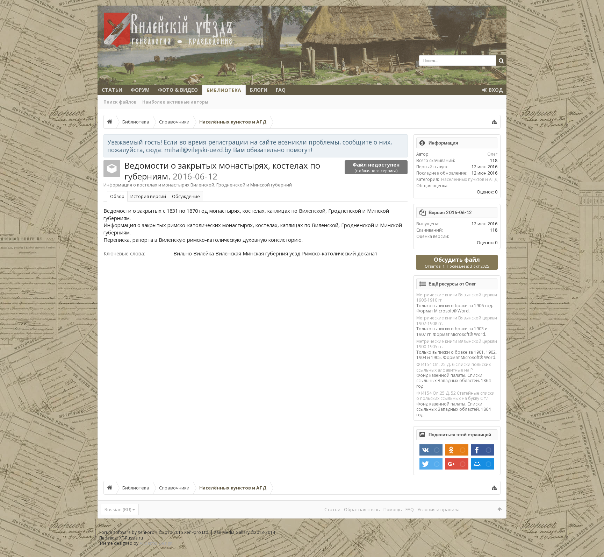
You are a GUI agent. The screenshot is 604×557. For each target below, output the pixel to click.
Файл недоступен (376, 167)
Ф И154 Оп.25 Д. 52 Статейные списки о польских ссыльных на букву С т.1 (455, 395)
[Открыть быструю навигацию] (494, 121)
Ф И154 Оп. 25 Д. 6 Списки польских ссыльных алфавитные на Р (453, 367)
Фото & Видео (178, 89)
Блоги (258, 89)
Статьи (112, 89)
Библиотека (224, 90)
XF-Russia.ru (131, 538)
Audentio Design (155, 543)
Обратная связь (362, 509)
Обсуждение (186, 196)
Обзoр (117, 196)
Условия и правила (438, 509)
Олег (492, 154)
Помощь (392, 509)
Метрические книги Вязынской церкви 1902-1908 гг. (456, 320)
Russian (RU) (118, 509)
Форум (140, 89)
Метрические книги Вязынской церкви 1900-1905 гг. (456, 344)
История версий (148, 196)
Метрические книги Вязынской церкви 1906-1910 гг (456, 297)
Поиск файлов (120, 102)
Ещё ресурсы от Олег (452, 284)
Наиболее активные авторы (175, 102)
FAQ (281, 89)
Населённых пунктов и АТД (469, 179)
